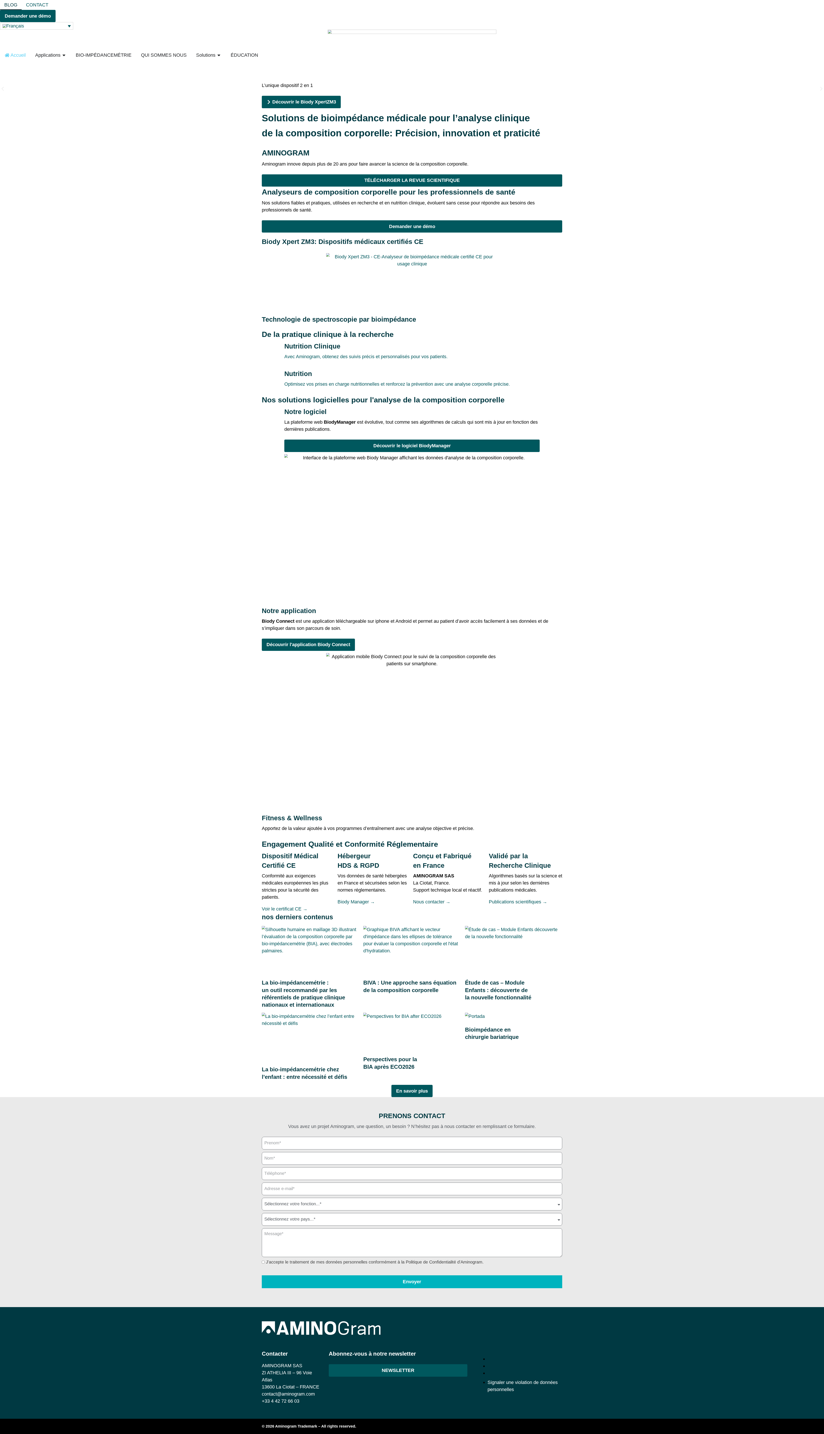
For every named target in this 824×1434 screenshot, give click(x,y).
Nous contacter (431, 901)
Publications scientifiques (518, 901)
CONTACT (37, 5)
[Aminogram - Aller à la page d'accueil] (321, 1328)
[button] (2, 88)
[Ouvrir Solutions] (219, 55)
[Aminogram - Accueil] (412, 39)
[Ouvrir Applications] (64, 55)
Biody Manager (356, 901)
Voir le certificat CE (284, 909)
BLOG (10, 5)
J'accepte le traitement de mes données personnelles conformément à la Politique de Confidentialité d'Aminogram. (375, 1262)
